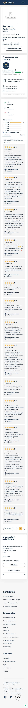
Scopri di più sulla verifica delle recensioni (13, 94)
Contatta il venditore (14, 570)
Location (5, 627)
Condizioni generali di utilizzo (11, 683)
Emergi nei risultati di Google (11, 600)
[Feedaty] (8, 2)
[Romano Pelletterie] (10, 16)
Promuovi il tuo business (10, 606)
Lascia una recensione (14, 49)
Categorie (6, 658)
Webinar (5, 671)
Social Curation (7, 643)
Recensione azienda (9, 618)
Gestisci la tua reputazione (11, 603)
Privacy (5, 685)
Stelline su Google (8, 640)
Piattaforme (7, 647)
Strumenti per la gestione (10, 637)
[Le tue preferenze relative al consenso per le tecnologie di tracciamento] (25, 705)
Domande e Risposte (9, 624)
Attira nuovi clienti (8, 596)
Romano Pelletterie (9, 28)
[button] (14, 80)
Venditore (7, 135)
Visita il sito (14, 565)
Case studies (7, 668)
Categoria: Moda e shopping (11, 561)
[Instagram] (24, 574)
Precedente (8, 528)
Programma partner (9, 661)
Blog (4, 665)
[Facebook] (3, 574)
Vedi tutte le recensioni (12, 132)
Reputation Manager (9, 634)
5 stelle (7, 122)
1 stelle (7, 130)
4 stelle (7, 124)
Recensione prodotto (9, 621)
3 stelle (7, 126)
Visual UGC (6, 630)
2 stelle (7, 128)
